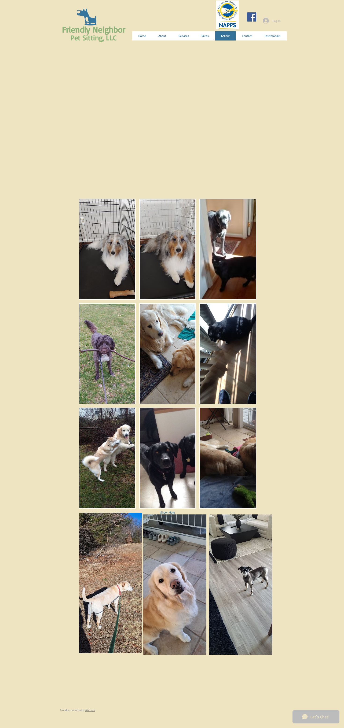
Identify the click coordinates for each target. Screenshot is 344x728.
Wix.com (90, 710)
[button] (107, 249)
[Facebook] (251, 17)
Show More (167, 512)
